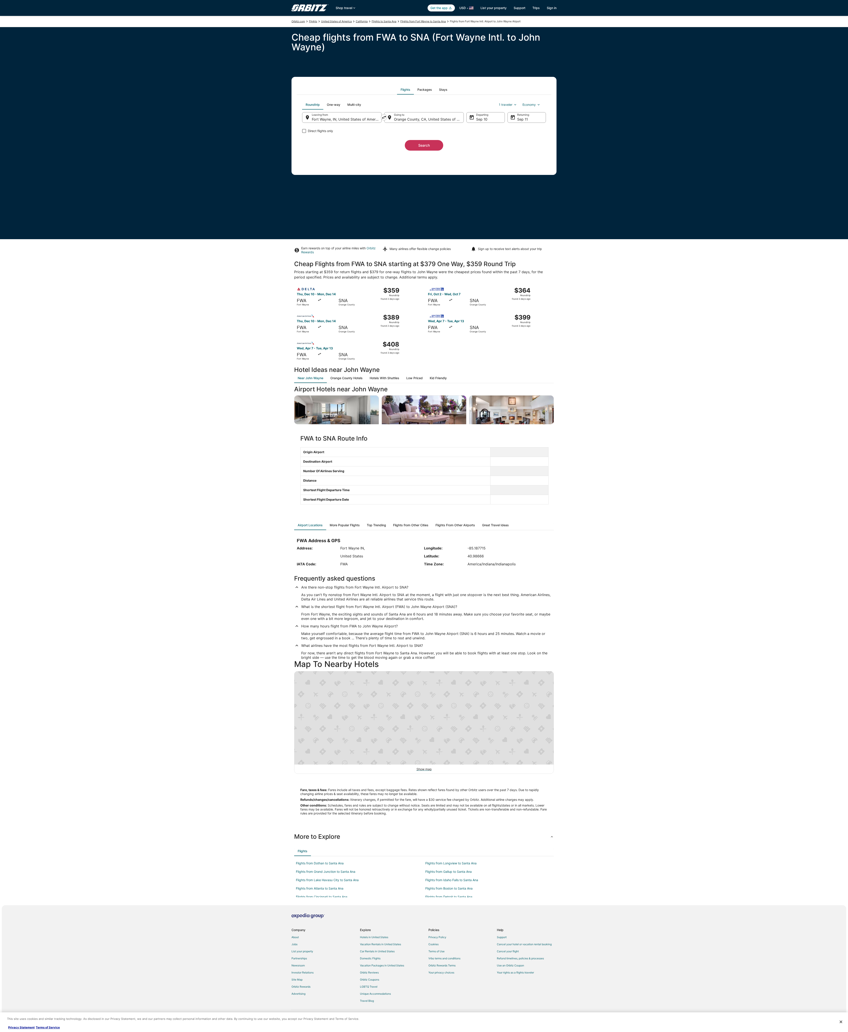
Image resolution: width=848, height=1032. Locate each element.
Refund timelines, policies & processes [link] (520, 958)
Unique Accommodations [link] (375, 993)
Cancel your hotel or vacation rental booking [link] (524, 944)
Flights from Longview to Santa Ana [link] (451, 863)
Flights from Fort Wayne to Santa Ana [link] (423, 21)
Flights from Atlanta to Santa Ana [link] (319, 888)
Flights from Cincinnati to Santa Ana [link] (321, 897)
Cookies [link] (433, 944)
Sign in (551, 8)
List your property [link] (302, 951)
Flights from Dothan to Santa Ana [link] (320, 863)
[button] (424, 836)
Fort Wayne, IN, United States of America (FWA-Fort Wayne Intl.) (347, 119)
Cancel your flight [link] (508, 951)
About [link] (295, 937)
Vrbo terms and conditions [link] (444, 958)
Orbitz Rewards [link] (301, 986)
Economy (529, 104)
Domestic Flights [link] (370, 958)
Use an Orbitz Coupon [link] (510, 965)
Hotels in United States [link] (374, 937)
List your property (494, 8)
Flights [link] (313, 21)
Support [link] (502, 937)
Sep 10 (481, 119)
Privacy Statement (21, 1027)
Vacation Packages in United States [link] (382, 965)
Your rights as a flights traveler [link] (515, 972)
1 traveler (505, 104)
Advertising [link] (298, 993)
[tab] (405, 90)
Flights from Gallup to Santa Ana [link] (448, 871)
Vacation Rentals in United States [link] (380, 944)
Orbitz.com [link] (298, 21)
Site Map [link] (297, 979)
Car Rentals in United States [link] (377, 951)
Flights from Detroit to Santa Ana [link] (448, 897)
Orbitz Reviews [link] (369, 972)
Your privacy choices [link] (441, 972)
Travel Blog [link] (367, 1000)
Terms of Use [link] (436, 951)
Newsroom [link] (298, 965)
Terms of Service (48, 1027)
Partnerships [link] (299, 958)
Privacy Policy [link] (437, 937)
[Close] (841, 1022)
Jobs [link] (294, 944)
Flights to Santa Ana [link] (384, 21)
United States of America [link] (336, 21)
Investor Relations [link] (303, 972)
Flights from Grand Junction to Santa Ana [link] (325, 871)
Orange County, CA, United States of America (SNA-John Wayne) (429, 119)
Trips (536, 8)
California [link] (362, 21)
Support (519, 8)
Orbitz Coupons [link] (369, 979)
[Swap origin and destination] (384, 117)
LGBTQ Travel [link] (368, 986)
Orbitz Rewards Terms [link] (442, 965)
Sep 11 (522, 119)
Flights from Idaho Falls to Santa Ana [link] (451, 880)
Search (424, 145)
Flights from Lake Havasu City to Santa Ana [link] (327, 880)
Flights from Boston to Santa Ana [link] (449, 888)
